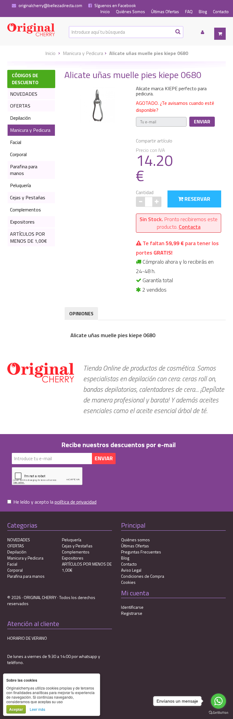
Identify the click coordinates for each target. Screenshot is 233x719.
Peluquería (20, 185)
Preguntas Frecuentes (141, 552)
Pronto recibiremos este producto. (179, 223)
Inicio (105, 12)
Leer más (37, 709)
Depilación (20, 118)
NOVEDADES (23, 94)
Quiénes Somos (130, 12)
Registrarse (131, 613)
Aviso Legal (131, 570)
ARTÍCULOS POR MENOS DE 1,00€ (28, 237)
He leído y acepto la (54, 501)
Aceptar (16, 709)
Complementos (25, 209)
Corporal (18, 154)
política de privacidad (75, 501)
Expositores (22, 221)
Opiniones (81, 313)
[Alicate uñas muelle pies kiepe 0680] (98, 104)
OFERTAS (20, 105)
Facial (15, 142)
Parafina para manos (23, 170)
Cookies (128, 582)
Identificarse (132, 607)
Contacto (221, 12)
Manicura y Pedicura (83, 53)
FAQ (189, 12)
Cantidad (145, 192)
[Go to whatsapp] (218, 701)
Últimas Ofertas (165, 12)
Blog (203, 12)
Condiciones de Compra (142, 576)
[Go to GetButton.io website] (218, 713)
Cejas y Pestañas (27, 197)
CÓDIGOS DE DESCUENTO (25, 79)
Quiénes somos (135, 539)
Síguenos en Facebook (114, 5)
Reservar (196, 199)
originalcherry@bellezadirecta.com (50, 5)
